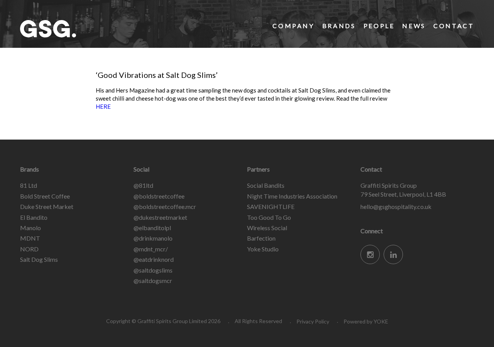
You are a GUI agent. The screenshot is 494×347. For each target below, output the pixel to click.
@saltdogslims (153, 270)
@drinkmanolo (153, 238)
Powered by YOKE (365, 321)
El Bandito (33, 217)
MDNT (30, 238)
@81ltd (143, 185)
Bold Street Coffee (45, 196)
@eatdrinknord (154, 259)
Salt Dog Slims (39, 259)
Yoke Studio (263, 249)
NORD (29, 249)
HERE (103, 106)
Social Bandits (265, 185)
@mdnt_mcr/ (151, 249)
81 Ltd (28, 185)
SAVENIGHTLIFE (270, 206)
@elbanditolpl (152, 227)
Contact (453, 25)
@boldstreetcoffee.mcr (165, 206)
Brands (339, 25)
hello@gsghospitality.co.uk (395, 206)
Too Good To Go (269, 217)
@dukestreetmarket (160, 217)
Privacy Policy (312, 321)
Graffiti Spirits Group (78, 28)
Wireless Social (267, 227)
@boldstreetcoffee (159, 196)
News (414, 25)
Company (293, 25)
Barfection (261, 238)
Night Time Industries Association (292, 196)
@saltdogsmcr (153, 280)
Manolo (30, 227)
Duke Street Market (46, 206)
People (379, 25)
